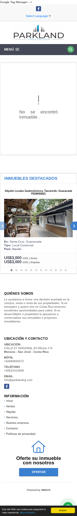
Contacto (12, 428)
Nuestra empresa (17, 422)
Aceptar (63, 510)
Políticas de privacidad (20, 433)
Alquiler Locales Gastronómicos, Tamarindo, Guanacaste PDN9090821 (38, 192)
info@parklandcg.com (18, 380)
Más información (27, 512)
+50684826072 (14, 361)
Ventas (10, 406)
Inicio (9, 400)
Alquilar (11, 411)
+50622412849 (14, 370)
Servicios (12, 417)
